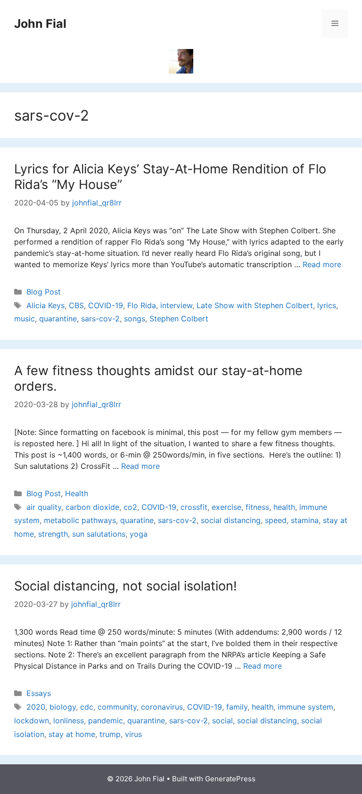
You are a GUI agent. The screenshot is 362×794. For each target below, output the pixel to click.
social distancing (231, 520)
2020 (35, 707)
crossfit (194, 507)
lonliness (68, 720)
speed (276, 520)
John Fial (40, 23)
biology (62, 707)
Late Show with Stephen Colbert (255, 305)
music (24, 318)
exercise (226, 507)
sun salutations (98, 534)
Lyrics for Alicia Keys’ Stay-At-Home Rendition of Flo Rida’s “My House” (170, 176)
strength (53, 534)
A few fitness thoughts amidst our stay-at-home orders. (158, 378)
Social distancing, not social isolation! (125, 586)
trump (110, 734)
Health (76, 493)
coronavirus (162, 707)
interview (176, 305)
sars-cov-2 (100, 318)
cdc (86, 707)
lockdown (31, 720)
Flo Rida (141, 305)
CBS (76, 305)
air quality (43, 507)
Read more (322, 264)
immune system (305, 707)
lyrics (326, 305)
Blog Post (43, 291)
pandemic (105, 720)
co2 (130, 507)
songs (134, 318)
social (222, 720)
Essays (38, 693)
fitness (257, 507)
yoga (139, 534)
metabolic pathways (80, 520)
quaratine (137, 520)
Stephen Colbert (178, 318)
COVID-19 (105, 305)
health (284, 507)
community (117, 707)
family (236, 707)
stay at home (72, 734)
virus (133, 734)
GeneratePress (230, 778)
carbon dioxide (92, 507)
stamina (305, 520)
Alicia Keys (45, 305)
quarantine (58, 318)
